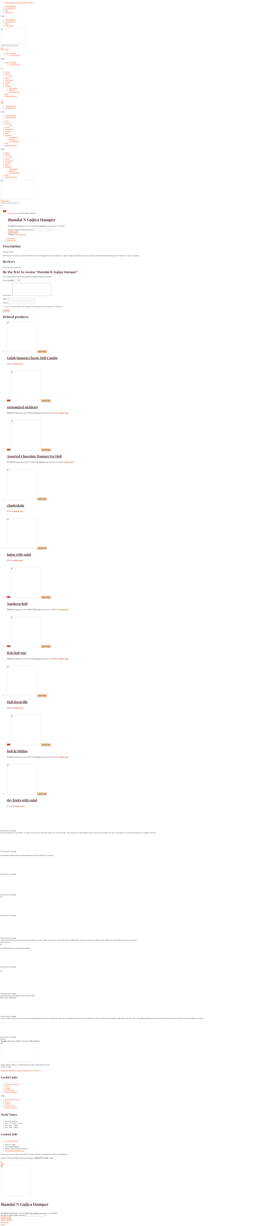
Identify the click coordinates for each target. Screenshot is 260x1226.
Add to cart (13, 232)
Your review (7, 295)
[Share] (3, 1222)
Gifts (6, 94)
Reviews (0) (11, 240)
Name (5, 299)
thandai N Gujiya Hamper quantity (20, 230)
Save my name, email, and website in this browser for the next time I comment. (33, 307)
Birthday (12, 90)
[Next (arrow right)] (3, 1224)
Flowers (8, 74)
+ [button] (53, 230)
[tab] (131, 238)
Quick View (42, 351)
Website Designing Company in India (67, 1158)
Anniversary (13, 88)
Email (5, 303)
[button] (130, 16)
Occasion (8, 86)
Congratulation (14, 92)
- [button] (52, 230)
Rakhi (7, 84)
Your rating (6, 280)
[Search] (1, 205)
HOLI (24, 235)
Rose (11, 76)
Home (7, 72)
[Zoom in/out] (8, 1222)
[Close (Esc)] (1, 1222)
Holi (15, 213)
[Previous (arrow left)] (1, 1224)
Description (11, 238)
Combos (8, 82)
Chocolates (9, 80)
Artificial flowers (11, 96)
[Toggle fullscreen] (5, 1222)
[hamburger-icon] (1, 68)
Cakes (7, 78)
